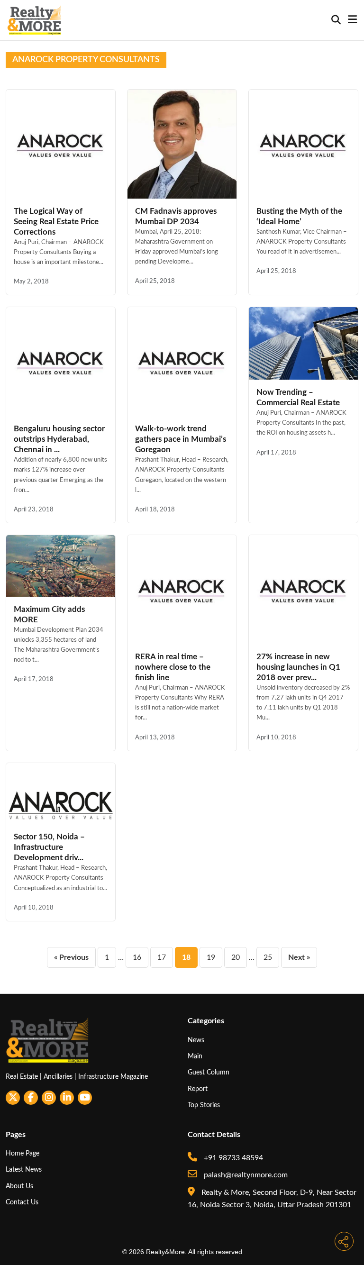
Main (195, 1056)
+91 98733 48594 (232, 1158)
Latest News (24, 1169)
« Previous (71, 957)
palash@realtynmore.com (245, 1175)
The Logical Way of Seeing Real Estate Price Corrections (56, 221)
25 (268, 957)
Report (198, 1088)
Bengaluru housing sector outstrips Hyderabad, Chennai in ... (59, 439)
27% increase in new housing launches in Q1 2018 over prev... (298, 667)
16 (137, 957)
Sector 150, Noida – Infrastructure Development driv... (49, 847)
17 (161, 957)
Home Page (22, 1153)
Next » (299, 957)
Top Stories (204, 1105)
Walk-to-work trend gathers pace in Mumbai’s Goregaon (180, 439)
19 (211, 957)
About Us (19, 1186)
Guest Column (208, 1072)
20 (235, 957)
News (196, 1040)
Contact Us (22, 1202)
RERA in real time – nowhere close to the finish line (172, 667)
